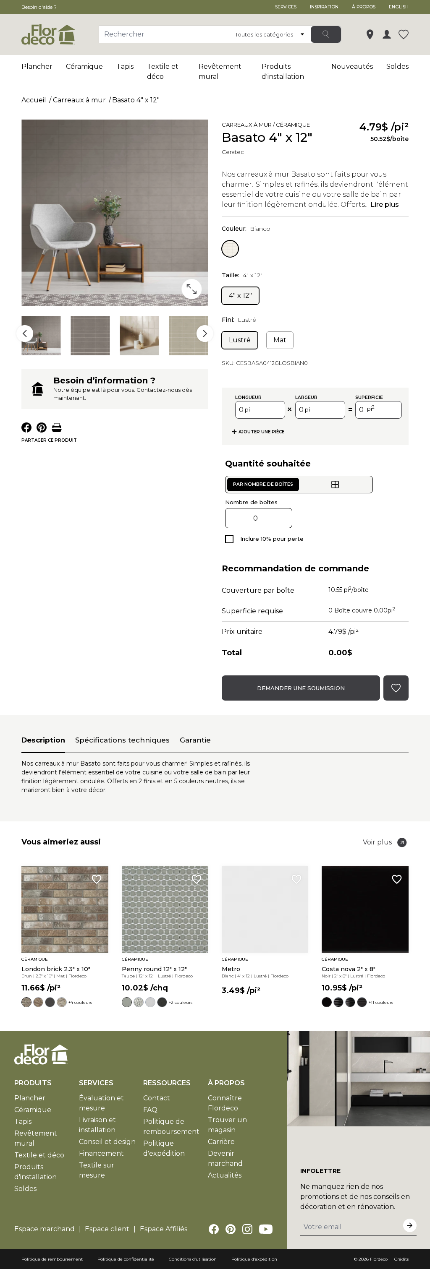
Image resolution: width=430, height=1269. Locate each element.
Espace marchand (44, 1229)
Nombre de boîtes (251, 502)
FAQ (150, 1110)
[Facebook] (214, 1229)
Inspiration (324, 7)
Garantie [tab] (195, 740)
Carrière (221, 1142)
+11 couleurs (381, 1002)
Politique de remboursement (52, 1259)
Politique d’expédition (254, 1259)
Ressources (167, 1083)
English (399, 7)
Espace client (107, 1229)
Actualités (224, 1175)
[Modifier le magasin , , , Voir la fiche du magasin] (370, 34)
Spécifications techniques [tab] (122, 740)
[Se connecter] (387, 34)
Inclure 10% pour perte (272, 538)
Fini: (239, 319)
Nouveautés (352, 66)
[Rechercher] (326, 34)
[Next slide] (205, 333)
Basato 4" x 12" (136, 100)
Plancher (36, 66)
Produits (33, 1083)
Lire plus (384, 204)
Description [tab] (43, 740)
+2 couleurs (180, 1002)
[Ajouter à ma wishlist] (324, 126)
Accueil (33, 100)
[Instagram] (247, 1229)
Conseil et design (107, 1142)
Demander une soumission (301, 688)
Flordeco (379, 1259)
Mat (279, 340)
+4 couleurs (80, 1002)
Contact (156, 1098)
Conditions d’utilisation (193, 1259)
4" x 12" (240, 296)
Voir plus (377, 842)
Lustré (240, 340)
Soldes (397, 66)
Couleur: (246, 228)
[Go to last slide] (24, 333)
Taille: (242, 275)
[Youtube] (266, 1229)
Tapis (125, 66)
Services (285, 7)
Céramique (84, 66)
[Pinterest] (230, 1229)
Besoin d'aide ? (39, 7)
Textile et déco (39, 1155)
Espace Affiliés (163, 1229)
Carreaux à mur (79, 100)
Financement (101, 1153)
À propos (363, 7)
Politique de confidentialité (125, 1259)
